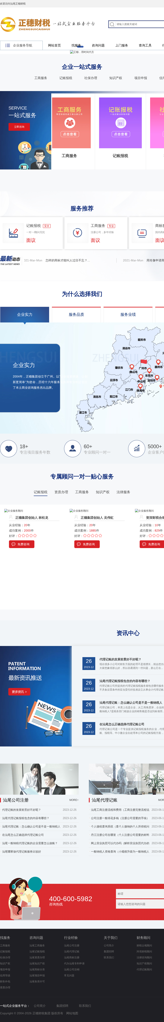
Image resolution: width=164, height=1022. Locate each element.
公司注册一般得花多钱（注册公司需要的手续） (120, 818)
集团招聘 (109, 951)
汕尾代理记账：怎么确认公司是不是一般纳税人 (131, 702)
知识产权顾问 (144, 963)
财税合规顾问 (144, 945)
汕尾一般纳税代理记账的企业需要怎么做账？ (30, 843)
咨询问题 (98, 45)
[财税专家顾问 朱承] (138, 510)
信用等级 (5, 975)
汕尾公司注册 (71, 945)
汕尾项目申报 (37, 975)
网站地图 (72, 1013)
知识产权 (115, 78)
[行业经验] (36, 647)
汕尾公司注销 (71, 969)
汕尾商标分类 (37, 969)
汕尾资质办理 (37, 957)
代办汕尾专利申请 (74, 963)
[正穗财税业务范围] (82, 52)
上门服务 (121, 45)
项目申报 (140, 78)
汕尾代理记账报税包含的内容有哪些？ (125, 681)
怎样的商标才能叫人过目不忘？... (57, 260)
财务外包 (5, 981)
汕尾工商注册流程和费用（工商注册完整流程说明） (120, 810)
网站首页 (54, 45)
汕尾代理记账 (71, 951)
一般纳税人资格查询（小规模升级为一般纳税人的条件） (120, 852)
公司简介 (109, 945)
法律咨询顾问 (144, 957)
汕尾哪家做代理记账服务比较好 (21, 851)
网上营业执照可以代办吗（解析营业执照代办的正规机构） (120, 844)
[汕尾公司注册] (39, 765)
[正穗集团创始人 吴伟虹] (13, 510)
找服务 (76, 45)
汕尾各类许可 (37, 981)
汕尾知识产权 (37, 963)
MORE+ (74, 800)
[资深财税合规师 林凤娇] (79, 510)
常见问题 (69, 975)
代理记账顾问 (144, 969)
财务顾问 (143, 938)
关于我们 (110, 938)
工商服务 (40, 78)
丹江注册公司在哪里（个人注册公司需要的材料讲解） (120, 835)
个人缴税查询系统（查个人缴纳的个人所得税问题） (120, 827)
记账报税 (65, 78)
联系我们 (109, 957)
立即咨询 (19, 126)
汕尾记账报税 (37, 951)
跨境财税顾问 (144, 951)
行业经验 (71, 938)
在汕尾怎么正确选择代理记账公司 (122, 724)
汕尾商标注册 (71, 957)
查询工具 (145, 45)
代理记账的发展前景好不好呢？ (120, 659)
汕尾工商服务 (37, 945)
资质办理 (5, 987)
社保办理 (90, 78)
